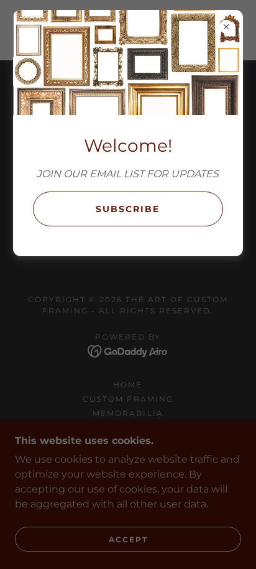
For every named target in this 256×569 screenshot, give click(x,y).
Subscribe (128, 209)
